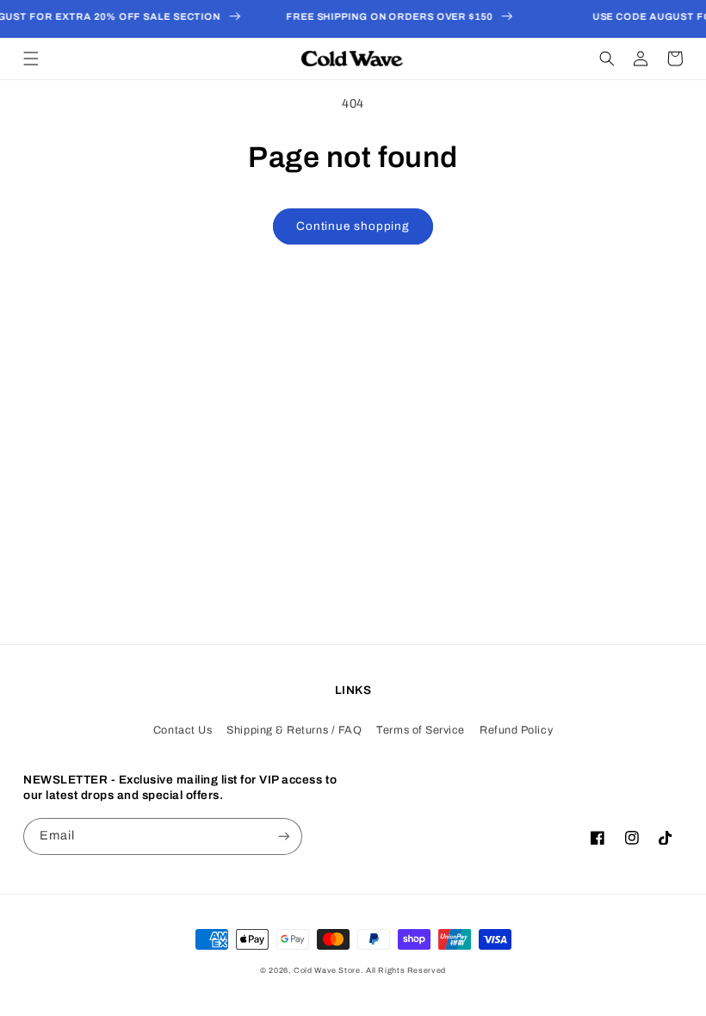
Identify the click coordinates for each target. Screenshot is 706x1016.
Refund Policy (516, 730)
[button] (31, 58)
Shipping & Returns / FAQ (294, 730)
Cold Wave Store (327, 970)
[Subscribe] (284, 836)
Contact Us (182, 730)
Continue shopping (353, 226)
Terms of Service (420, 730)
